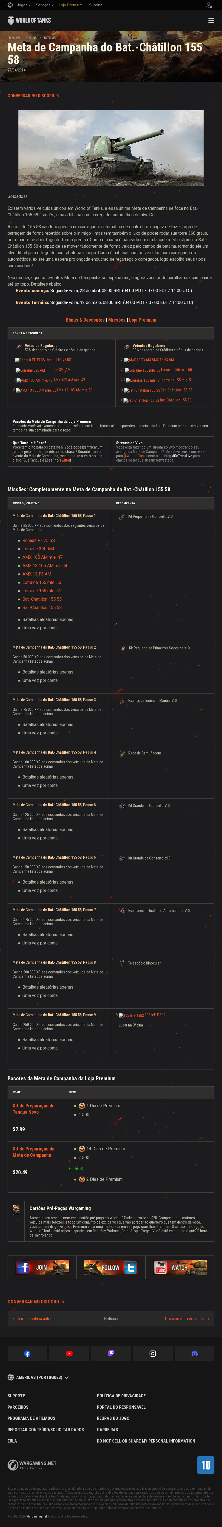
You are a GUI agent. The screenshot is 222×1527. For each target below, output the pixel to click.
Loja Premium (142, 320)
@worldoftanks (135, 456)
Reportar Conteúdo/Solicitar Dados (46, 1429)
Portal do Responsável (121, 1407)
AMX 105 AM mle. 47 (42, 557)
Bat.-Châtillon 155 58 (42, 607)
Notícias (31, 38)
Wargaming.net (37, 1516)
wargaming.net (32, 1465)
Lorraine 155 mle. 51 (41, 590)
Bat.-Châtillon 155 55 (42, 599)
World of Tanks (29, 20)
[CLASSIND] (205, 1465)
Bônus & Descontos (85, 320)
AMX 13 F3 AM (36, 574)
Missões (117, 320)
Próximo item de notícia (185, 1318)
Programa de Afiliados (31, 1418)
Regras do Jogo (113, 1418)
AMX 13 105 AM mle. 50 (53, 390)
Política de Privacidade (121, 1396)
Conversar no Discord (31, 95)
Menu (211, 20)
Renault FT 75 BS (38, 540)
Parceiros (18, 1407)
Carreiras (107, 1429)
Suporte (16, 1396)
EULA (12, 1441)
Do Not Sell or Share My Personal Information (146, 1441)
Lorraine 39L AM (38, 548)
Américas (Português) (39, 1377)
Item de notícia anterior (36, 1318)
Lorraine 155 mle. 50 (41, 582)
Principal (14, 38)
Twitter (65, 460)
